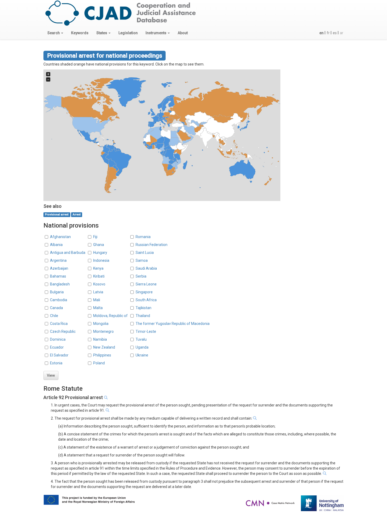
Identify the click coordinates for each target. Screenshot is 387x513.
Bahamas (58, 276)
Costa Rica (59, 323)
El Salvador (59, 355)
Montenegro (103, 331)
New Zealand (104, 347)
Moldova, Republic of (110, 316)
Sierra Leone (146, 284)
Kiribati (99, 276)
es (335, 33)
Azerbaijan (59, 268)
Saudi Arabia (146, 268)
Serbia (141, 276)
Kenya (98, 268)
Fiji (95, 237)
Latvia (98, 292)
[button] (55, 32)
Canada (56, 308)
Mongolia (100, 323)
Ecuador (57, 347)
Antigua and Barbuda (67, 252)
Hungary (100, 252)
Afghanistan (60, 237)
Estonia (56, 363)
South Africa (146, 300)
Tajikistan (143, 308)
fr (328, 33)
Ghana (98, 245)
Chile (54, 316)
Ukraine (142, 355)
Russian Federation (151, 245)
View (51, 375)
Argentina (58, 260)
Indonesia (101, 260)
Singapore (144, 292)
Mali (96, 300)
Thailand (143, 316)
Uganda (142, 347)
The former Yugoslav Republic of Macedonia (173, 323)
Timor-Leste (146, 331)
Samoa (142, 260)
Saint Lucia (145, 252)
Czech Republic (63, 331)
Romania (143, 237)
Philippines (102, 355)
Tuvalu (141, 339)
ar (341, 33)
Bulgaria (57, 292)
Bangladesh (60, 284)
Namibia (100, 339)
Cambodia (58, 300)
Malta (98, 308)
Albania (56, 245)
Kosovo (99, 284)
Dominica (58, 339)
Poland (99, 363)
